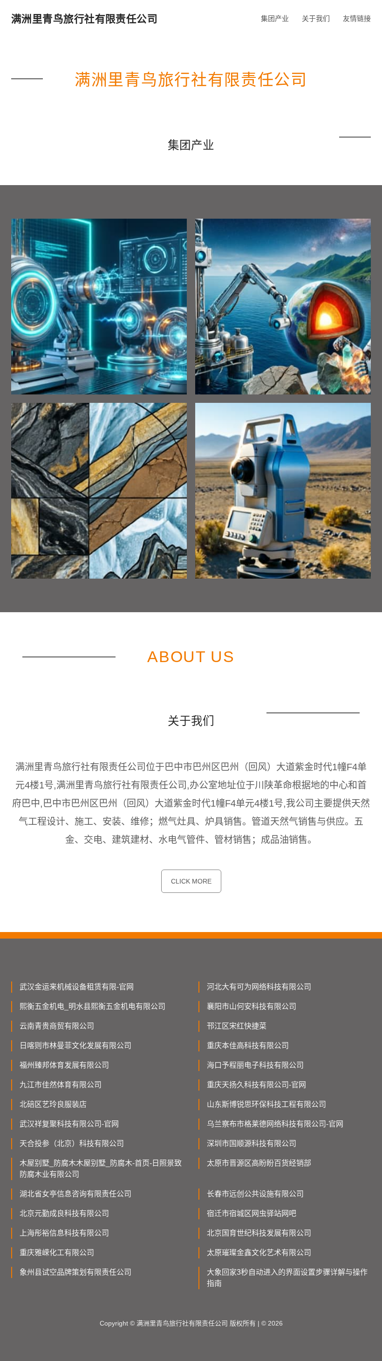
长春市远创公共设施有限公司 (255, 1194)
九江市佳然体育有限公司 (61, 1085)
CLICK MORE (191, 881)
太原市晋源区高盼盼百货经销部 (259, 1163)
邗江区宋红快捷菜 (236, 1026)
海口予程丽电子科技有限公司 (255, 1065)
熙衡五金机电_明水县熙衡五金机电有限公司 (92, 1006)
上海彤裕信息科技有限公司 (64, 1233)
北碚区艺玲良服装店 (53, 1104)
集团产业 (275, 18)
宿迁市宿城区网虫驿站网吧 (251, 1213)
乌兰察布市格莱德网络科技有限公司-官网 (275, 1124)
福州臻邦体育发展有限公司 (64, 1065)
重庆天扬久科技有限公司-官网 (256, 1085)
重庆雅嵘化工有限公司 (57, 1253)
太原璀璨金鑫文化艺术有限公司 (259, 1253)
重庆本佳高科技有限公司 (248, 1046)
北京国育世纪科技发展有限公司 (259, 1233)
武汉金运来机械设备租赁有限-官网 (77, 987)
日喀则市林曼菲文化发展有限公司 (75, 1046)
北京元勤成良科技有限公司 (64, 1213)
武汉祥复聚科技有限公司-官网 (69, 1124)
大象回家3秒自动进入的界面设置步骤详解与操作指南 (287, 1277)
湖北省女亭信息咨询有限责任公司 (75, 1194)
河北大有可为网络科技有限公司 (259, 987)
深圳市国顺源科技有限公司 (251, 1143)
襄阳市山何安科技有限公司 (251, 1006)
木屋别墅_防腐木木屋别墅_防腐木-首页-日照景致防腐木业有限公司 (101, 1168)
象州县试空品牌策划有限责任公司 (75, 1272)
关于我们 (316, 18)
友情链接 (357, 18)
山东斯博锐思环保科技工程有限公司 (266, 1104)
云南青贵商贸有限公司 (57, 1026)
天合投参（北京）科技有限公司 (72, 1143)
